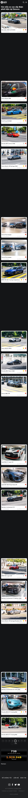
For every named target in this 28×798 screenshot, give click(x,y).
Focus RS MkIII (8, 121)
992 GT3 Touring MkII (11, 712)
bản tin (23, 778)
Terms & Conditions (9, 791)
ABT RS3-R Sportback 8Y (10, 484)
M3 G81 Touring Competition (12, 280)
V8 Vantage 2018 (13, 166)
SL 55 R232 (12, 30)
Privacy (22, 791)
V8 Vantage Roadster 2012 (15, 621)
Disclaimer (14, 794)
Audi (3, 462)
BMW (3, 280)
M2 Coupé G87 (8, 576)
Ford (3, 121)
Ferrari (3, 234)
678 (16, 743)
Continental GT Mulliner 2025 (13, 598)
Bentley (4, 507)
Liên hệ (16, 778)
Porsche (4, 143)
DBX (10, 98)
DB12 (10, 348)
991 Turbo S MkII (10, 371)
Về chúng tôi (7, 778)
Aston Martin (5, 98)
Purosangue (8, 234)
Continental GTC (10, 507)
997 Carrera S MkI (10, 143)
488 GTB (7, 393)
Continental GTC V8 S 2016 (13, 689)
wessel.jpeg (6, 31)
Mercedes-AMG (5, 30)
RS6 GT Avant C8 (8, 462)
